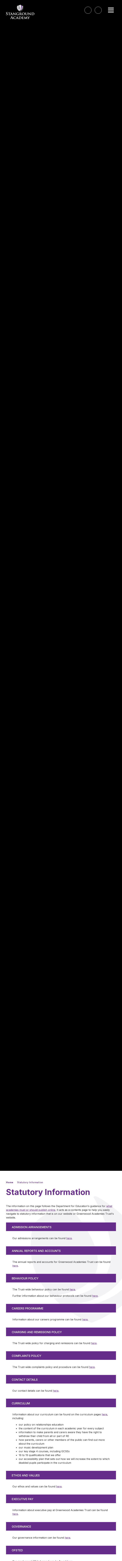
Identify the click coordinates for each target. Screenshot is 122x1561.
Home (9, 1182)
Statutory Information (30, 1182)
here (69, 1238)
